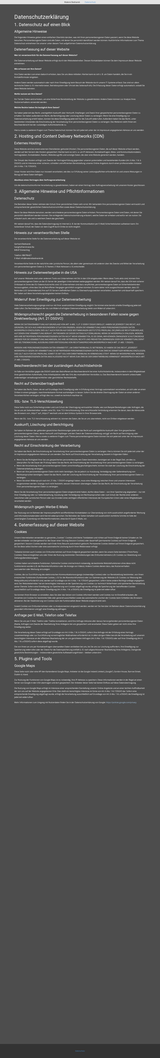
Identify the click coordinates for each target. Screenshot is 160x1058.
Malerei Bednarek (72, 2)
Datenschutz (90, 2)
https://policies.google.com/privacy (121, 702)
